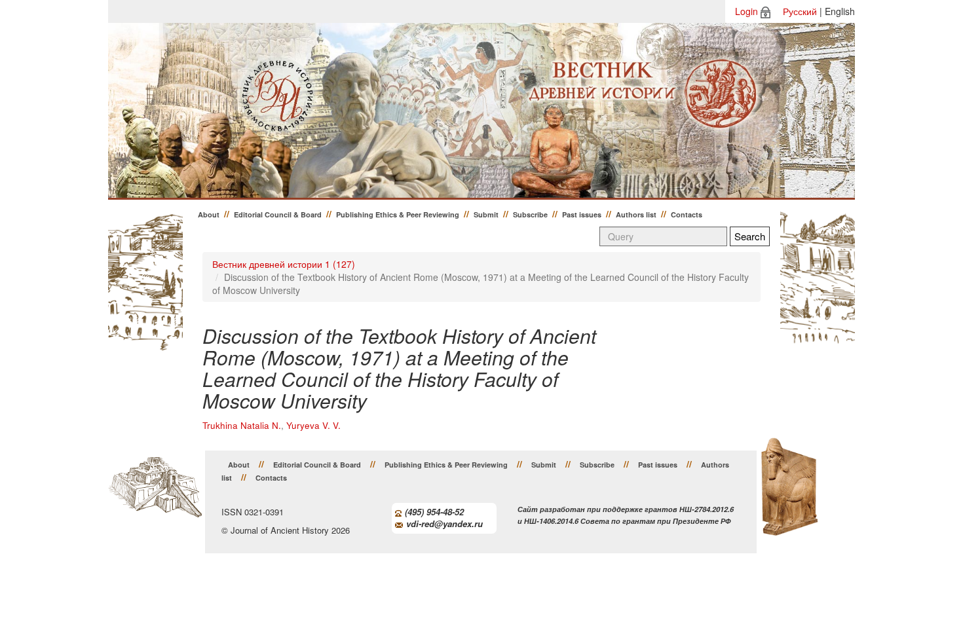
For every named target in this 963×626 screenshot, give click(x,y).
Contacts (686, 214)
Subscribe (530, 214)
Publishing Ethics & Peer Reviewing (397, 214)
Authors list (636, 214)
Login (746, 11)
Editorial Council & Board (278, 214)
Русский (800, 11)
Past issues (581, 214)
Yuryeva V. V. (313, 425)
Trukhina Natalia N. (241, 425)
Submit (486, 214)
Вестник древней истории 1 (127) (283, 263)
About (208, 214)
